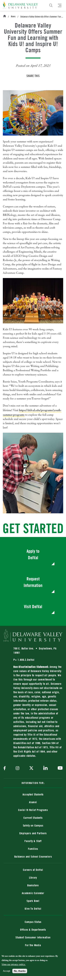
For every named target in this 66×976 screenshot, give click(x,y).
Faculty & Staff (33, 841)
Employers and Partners (33, 833)
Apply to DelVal (33, 554)
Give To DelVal (33, 908)
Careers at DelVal (33, 869)
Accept (6, 971)
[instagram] (17, 768)
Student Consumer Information (32, 937)
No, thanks (20, 971)
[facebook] (5, 768)
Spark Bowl (33, 901)
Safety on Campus (33, 825)
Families (33, 848)
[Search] (50, 5)
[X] (31, 768)
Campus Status (33, 922)
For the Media (33, 945)
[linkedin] (45, 768)
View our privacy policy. (14, 964)
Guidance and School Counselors (33, 856)
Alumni (33, 802)
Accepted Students (33, 794)
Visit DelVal (33, 606)
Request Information (33, 582)
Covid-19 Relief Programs (33, 810)
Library (33, 877)
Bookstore (44, 885)
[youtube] (59, 768)
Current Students (33, 817)
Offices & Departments (33, 929)
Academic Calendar (33, 893)
